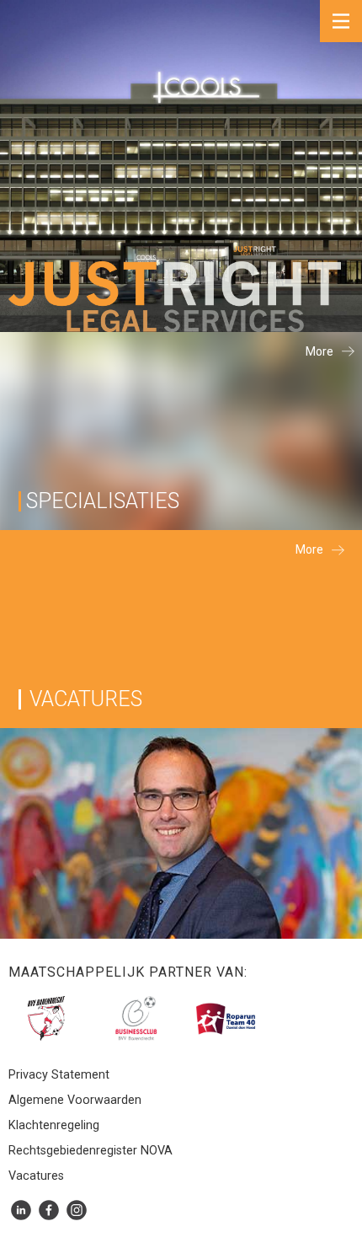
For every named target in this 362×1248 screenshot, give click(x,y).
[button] (341, 21)
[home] (170, 296)
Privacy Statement (58, 1075)
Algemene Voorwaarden (74, 1100)
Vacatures (36, 1176)
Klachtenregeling (53, 1126)
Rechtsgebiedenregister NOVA (90, 1151)
